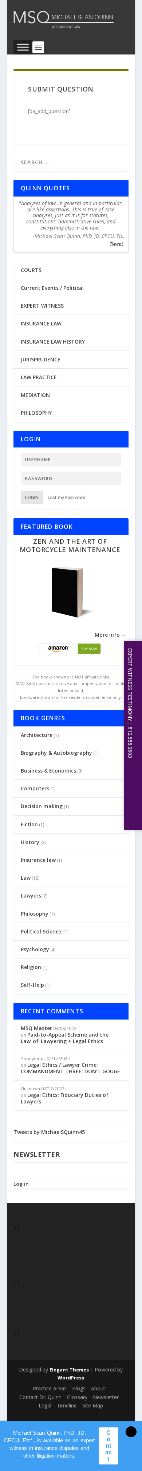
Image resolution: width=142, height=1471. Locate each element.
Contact (108, 1446)
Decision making (42, 806)
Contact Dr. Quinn (40, 1397)
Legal (45, 1405)
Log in (21, 1183)
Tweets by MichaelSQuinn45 (49, 1131)
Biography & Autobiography (56, 752)
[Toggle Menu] (23, 47)
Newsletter (106, 1397)
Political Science (41, 931)
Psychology (35, 949)
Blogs (79, 1388)
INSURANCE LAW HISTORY (53, 341)
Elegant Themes (69, 1369)
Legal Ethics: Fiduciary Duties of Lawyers (65, 1098)
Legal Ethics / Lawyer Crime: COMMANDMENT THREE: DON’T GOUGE (70, 1068)
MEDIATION (35, 395)
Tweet (116, 243)
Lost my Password (67, 497)
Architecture (36, 735)
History (30, 842)
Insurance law (38, 859)
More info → (110, 634)
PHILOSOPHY (36, 412)
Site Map (92, 1405)
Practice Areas (50, 1388)
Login (32, 497)
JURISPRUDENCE (40, 359)
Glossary (77, 1397)
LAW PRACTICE (39, 377)
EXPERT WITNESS (42, 305)
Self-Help (32, 984)
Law (26, 877)
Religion (31, 967)
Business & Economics (48, 770)
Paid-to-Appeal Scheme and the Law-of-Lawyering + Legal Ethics (65, 1038)
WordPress (71, 1377)
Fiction (29, 824)
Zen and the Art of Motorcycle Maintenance (70, 545)
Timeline (67, 1405)
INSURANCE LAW (41, 323)
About (98, 1388)
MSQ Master (36, 1028)
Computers (35, 788)
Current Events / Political (52, 287)
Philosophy (34, 913)
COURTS (31, 270)
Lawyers (31, 895)
